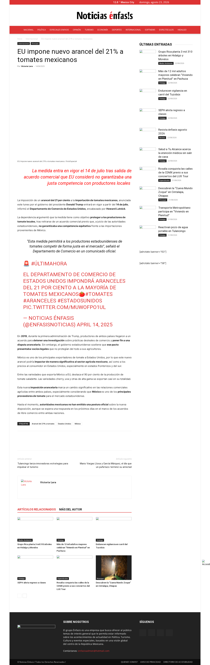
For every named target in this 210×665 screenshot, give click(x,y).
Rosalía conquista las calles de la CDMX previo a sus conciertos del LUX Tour (73, 585)
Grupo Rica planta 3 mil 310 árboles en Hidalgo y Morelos (175, 55)
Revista (162, 137)
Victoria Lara (27, 66)
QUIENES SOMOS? (129, 662)
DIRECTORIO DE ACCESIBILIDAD (178, 662)
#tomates (99, 294)
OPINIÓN (77, 29)
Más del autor (70, 509)
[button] (176, 2)
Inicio (19, 38)
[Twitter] (192, 2)
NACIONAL (28, 29)
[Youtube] (198, 2)
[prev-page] (19, 596)
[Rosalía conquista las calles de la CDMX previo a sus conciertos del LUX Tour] (74, 567)
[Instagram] (187, 2)
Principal (35, 43)
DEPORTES (117, 29)
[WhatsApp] (43, 443)
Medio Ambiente (25, 540)
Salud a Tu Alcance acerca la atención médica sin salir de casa (175, 153)
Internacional (32, 38)
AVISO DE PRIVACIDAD (150, 662)
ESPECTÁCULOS (166, 29)
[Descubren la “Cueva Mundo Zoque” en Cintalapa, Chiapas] (114, 567)
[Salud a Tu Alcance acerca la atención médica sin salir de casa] (147, 155)
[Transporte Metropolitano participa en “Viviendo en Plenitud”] (147, 214)
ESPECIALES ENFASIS (59, 29)
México (78, 423)
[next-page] (25, 596)
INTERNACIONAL (133, 29)
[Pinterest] (35, 443)
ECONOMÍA (102, 29)
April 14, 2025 (95, 324)
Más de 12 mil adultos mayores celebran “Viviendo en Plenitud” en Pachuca (73, 547)
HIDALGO (182, 29)
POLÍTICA (41, 29)
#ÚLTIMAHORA (49, 263)
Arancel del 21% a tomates (43, 423)
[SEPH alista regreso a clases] (35, 567)
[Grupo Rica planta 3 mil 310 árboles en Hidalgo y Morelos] (35, 529)
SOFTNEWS (150, 29)
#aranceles (39, 301)
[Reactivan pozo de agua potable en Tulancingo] (147, 233)
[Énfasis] (105, 15)
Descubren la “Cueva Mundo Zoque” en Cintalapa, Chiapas (175, 192)
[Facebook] (181, 2)
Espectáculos (63, 578)
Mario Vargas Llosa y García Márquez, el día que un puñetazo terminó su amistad (106, 465)
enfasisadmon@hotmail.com (93, 650)
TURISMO (89, 29)
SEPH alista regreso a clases (31, 582)
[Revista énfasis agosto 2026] (147, 136)
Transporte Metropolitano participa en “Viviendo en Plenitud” (174, 211)
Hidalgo (61, 540)
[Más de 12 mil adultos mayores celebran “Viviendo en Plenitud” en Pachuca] (74, 529)
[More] (100, 73)
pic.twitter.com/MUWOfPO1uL (64, 307)
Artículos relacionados (36, 509)
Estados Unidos (64, 423)
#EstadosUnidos (79, 301)
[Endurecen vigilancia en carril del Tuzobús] (114, 529)
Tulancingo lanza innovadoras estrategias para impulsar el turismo (42, 465)
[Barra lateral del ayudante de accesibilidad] (206, 563)
